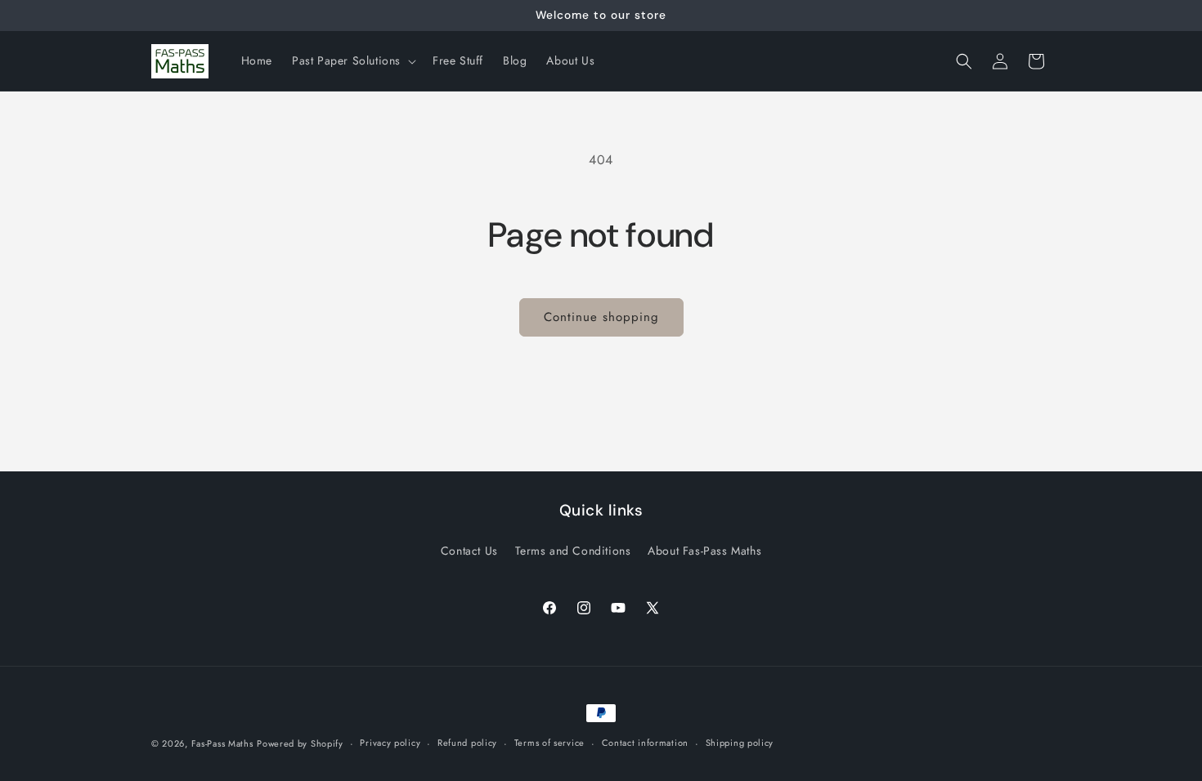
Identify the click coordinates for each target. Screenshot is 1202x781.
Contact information (645, 742)
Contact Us (469, 550)
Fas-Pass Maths (222, 743)
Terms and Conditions (573, 550)
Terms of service (549, 742)
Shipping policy (740, 742)
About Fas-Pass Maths (704, 550)
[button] (352, 60)
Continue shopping (601, 317)
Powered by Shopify (300, 743)
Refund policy (467, 742)
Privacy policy (390, 742)
